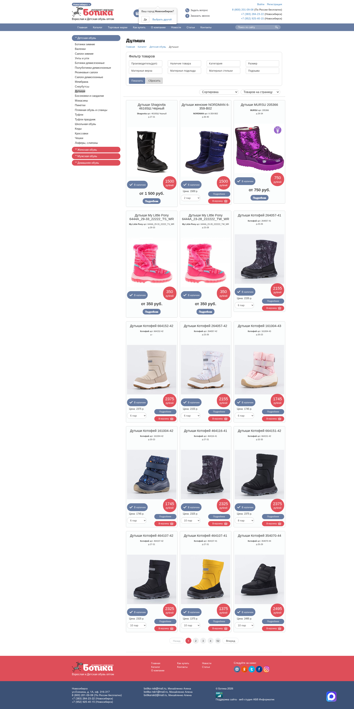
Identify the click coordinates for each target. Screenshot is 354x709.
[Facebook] (259, 669)
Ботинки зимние (85, 44)
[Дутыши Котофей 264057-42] (205, 369)
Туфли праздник (85, 119)
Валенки (80, 48)
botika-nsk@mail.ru (155, 688)
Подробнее (151, 201)
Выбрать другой (162, 19)
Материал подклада (183, 70)
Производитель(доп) (144, 63)
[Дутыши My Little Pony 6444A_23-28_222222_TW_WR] (205, 262)
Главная (82, 27)
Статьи (191, 27)
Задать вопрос (199, 10)
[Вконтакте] (237, 669)
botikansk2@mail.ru (155, 695)
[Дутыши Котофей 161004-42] (151, 474)
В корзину (217, 201)
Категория (215, 63)
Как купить (139, 27)
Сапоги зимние (84, 53)
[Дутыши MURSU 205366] (259, 148)
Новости (176, 27)
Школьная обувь (85, 124)
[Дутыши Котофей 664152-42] (151, 369)
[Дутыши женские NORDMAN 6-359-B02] (205, 152)
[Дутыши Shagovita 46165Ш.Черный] (151, 152)
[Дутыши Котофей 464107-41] (205, 579)
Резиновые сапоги (86, 72)
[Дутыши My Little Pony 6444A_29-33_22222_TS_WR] (151, 262)
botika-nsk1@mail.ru (156, 691)
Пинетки (80, 105)
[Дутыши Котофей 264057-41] (259, 259)
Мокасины (81, 100)
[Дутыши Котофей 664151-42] (259, 474)
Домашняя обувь (88, 162)
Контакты (205, 27)
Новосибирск (80, 4)
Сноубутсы (82, 86)
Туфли (79, 114)
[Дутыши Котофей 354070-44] (259, 579)
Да (145, 19)
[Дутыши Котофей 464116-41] (205, 474)
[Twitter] (252, 669)
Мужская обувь (87, 156)
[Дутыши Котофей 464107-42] (151, 579)
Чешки (79, 138)
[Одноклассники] (244, 669)
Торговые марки (117, 27)
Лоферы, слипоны (86, 142)
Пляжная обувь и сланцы (91, 110)
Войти (260, 4)
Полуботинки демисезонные (93, 67)
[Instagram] (266, 669)
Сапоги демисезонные (89, 77)
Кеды (78, 128)
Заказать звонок (200, 15)
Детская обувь (86, 38)
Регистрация (274, 4)
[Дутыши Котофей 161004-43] (259, 369)
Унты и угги (82, 58)
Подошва (254, 70)
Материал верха (141, 70)
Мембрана (81, 81)
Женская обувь (87, 149)
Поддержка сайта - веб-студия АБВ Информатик (245, 699)
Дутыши (80, 91)
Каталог (97, 27)
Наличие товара (180, 63)
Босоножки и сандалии (89, 95)
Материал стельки (221, 70)
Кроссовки (81, 133)
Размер (252, 63)
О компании (158, 27)
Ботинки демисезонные (90, 62)
